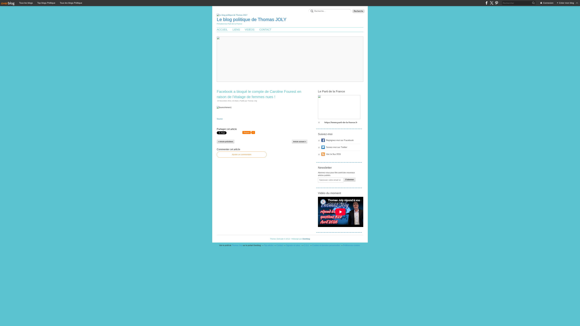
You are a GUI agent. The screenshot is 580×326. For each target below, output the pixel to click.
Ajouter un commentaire (241, 154)
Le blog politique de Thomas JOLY (251, 19)
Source (220, 119)
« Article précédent (225, 141)
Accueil (222, 29)
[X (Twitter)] (491, 3)
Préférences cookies (351, 245)
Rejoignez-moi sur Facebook (340, 140)
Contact (265, 29)
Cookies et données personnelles (326, 245)
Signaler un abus (293, 245)
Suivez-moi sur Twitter (336, 147)
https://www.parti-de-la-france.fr (340, 122)
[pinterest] (496, 3)
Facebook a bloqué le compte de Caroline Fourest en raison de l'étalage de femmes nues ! (259, 94)
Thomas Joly (237, 245)
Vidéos (249, 29)
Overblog (306, 239)
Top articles (268, 245)
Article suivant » (299, 141)
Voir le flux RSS (333, 154)
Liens (236, 29)
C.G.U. (306, 245)
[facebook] (486, 3)
